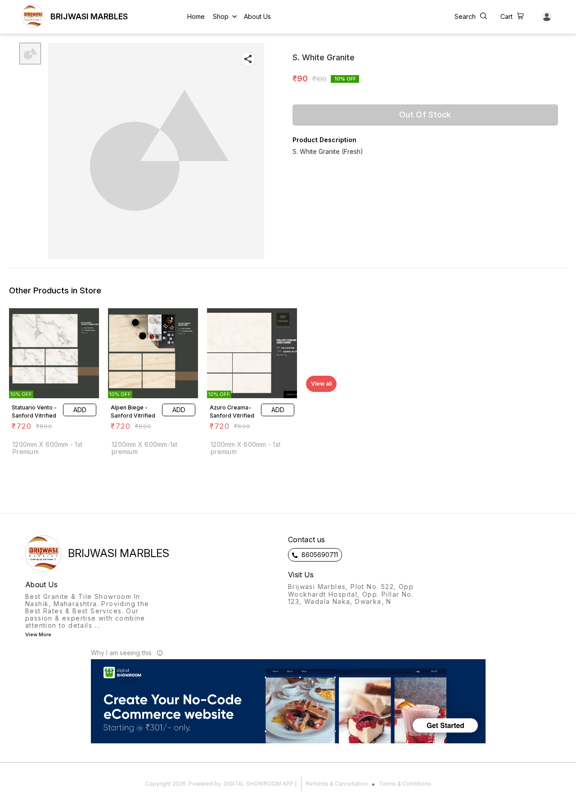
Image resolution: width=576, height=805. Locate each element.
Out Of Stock (425, 114)
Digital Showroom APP (258, 783)
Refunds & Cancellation (337, 783)
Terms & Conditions (405, 783)
